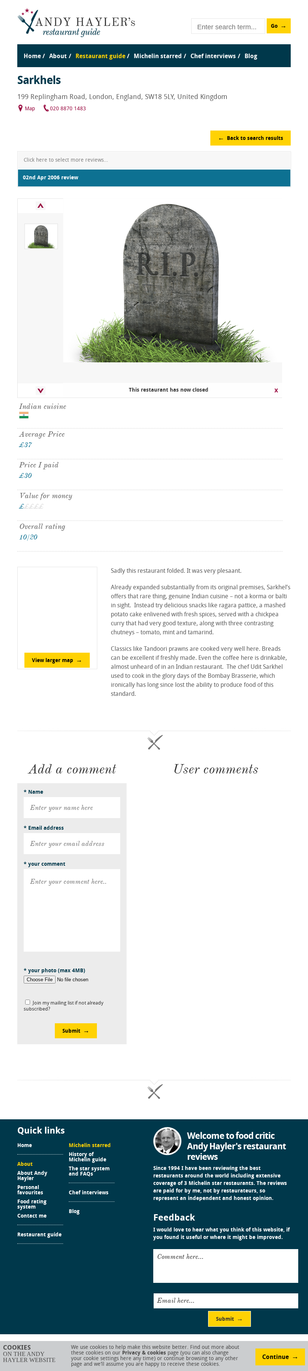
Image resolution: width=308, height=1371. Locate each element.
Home (24, 1146)
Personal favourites (30, 1190)
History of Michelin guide (87, 1157)
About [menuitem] (58, 57)
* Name (33, 792)
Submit (71, 1031)
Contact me (32, 1216)
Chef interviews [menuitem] (213, 57)
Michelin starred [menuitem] (158, 57)
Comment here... (180, 1256)
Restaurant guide (39, 1235)
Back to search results (255, 138)
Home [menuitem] (32, 57)
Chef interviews (89, 1193)
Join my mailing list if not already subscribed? (63, 1006)
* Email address (44, 828)
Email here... (176, 1300)
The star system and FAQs (89, 1172)
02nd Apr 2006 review (50, 178)
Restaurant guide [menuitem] (100, 57)
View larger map (52, 661)
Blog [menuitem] (251, 57)
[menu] (154, 49)
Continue (275, 1357)
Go (274, 26)
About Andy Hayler (32, 1176)
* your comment (44, 864)
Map (30, 109)
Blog (74, 1212)
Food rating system (32, 1205)
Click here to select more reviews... (66, 160)
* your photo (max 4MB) (54, 971)
